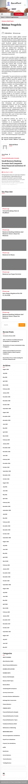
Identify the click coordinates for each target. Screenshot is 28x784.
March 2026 (5, 385)
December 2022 (6, 463)
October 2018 (6, 580)
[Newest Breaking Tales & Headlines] (14, 201)
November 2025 (6, 400)
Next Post (5, 154)
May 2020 (5, 518)
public (4, 747)
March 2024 (5, 436)
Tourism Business (7, 759)
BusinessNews (6, 684)
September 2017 (7, 631)
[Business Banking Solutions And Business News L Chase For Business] (14, 222)
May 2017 (5, 647)
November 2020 (6, 506)
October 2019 (6, 533)
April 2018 (5, 604)
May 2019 (5, 553)
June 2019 (5, 549)
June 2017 (5, 643)
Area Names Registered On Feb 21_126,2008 (12, 294)
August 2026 (6, 369)
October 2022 (6, 467)
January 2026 (6, 393)
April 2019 (5, 557)
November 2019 (6, 530)
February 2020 (6, 522)
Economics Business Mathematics (11, 696)
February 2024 (6, 440)
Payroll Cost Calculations (9, 739)
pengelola (22, 139)
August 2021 (6, 483)
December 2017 (6, 620)
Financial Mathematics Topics (10, 720)
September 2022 (7, 471)
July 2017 (5, 639)
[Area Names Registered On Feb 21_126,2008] (14, 283)
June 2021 (5, 490)
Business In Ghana (9, 255)
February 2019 (6, 565)
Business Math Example (8, 677)
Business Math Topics (8, 21)
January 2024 (6, 443)
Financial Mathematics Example (10, 712)
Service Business (7, 755)
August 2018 (6, 588)
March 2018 (5, 608)
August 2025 (6, 412)
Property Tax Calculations (9, 743)
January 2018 (6, 616)
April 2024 (5, 432)
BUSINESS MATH (6, 673)
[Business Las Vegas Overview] (14, 264)
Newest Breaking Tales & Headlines (11, 211)
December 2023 (6, 447)
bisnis (10, 139)
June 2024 (5, 424)
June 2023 (5, 455)
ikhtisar (16, 139)
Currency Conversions (8, 692)
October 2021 (6, 479)
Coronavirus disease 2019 (9, 335)
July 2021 (5, 486)
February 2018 (6, 612)
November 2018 (6, 576)
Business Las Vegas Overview (12, 274)
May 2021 (5, 494)
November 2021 (6, 475)
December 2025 (6, 396)
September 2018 (7, 584)
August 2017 (6, 635)
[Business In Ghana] (14, 245)
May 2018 (5, 600)
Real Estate (6, 751)
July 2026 (5, 373)
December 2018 (6, 573)
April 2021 (5, 498)
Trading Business (7, 763)
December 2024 (6, 416)
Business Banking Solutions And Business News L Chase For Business (13, 233)
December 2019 (6, 526)
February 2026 (6, 389)
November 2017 (6, 623)
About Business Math (8, 661)
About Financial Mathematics (10, 665)
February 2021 (6, 502)
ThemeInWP (24, 782)
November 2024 (6, 420)
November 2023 (6, 451)
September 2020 (7, 510)
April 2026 (5, 381)
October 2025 (6, 404)
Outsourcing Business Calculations (11, 735)
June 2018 (5, 596)
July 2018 (5, 592)
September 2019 (7, 537)
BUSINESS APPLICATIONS (9, 669)
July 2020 (5, 514)
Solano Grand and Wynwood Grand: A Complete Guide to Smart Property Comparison (12, 352)
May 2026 (5, 377)
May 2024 (5, 428)
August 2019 (6, 541)
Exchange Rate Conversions (9, 700)
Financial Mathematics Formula (10, 158)
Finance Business (7, 704)
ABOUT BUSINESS (7, 657)
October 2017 (6, 627)
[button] (12, 14)
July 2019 (5, 545)
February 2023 (6, 459)
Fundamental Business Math (10, 723)
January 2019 (6, 569)
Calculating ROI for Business (10, 688)
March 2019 (5, 561)
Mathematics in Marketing (9, 727)
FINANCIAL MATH (7, 708)
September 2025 (7, 408)
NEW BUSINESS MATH (8, 731)
